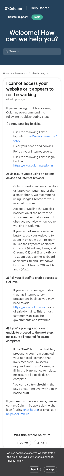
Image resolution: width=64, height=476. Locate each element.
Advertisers (19, 73)
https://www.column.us (29, 307)
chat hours (30, 409)
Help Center (40, 8)
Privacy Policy (15, 461)
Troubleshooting (37, 73)
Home (6, 73)
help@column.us (17, 414)
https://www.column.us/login (33, 165)
